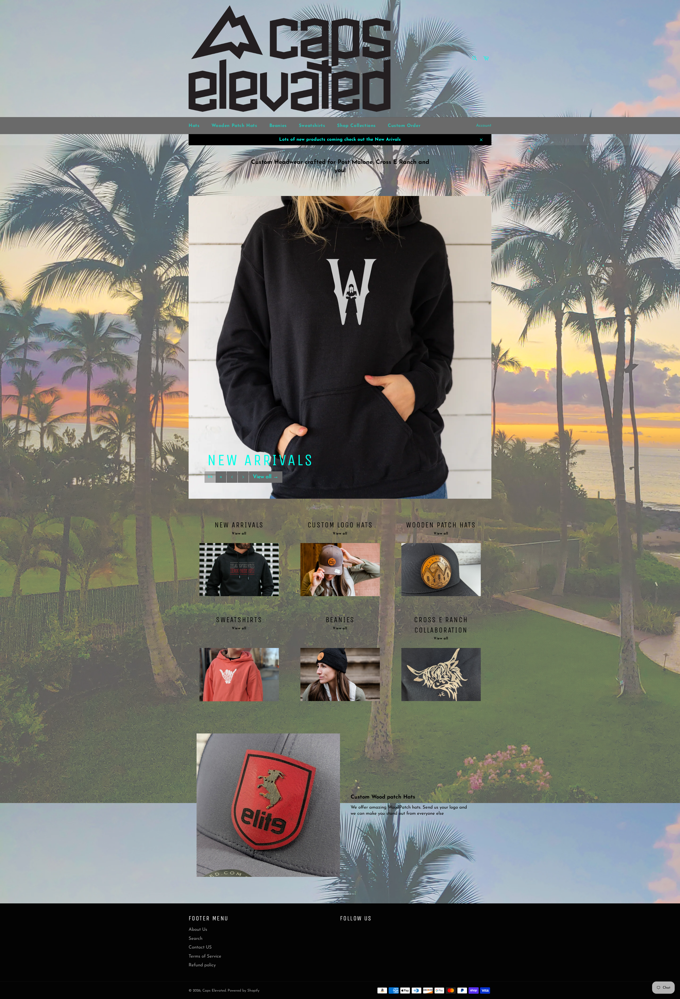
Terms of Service (205, 956)
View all (265, 487)
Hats (194, 125)
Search (195, 938)
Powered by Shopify (244, 990)
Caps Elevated (214, 990)
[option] (340, 347)
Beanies (278, 125)
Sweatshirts (312, 125)
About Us (198, 929)
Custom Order (404, 125)
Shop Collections (356, 125)
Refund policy (202, 965)
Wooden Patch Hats (234, 125)
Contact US (200, 947)
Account (483, 125)
